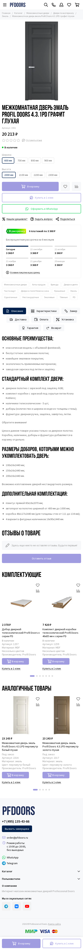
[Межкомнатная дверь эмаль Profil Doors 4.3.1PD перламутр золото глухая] (61, 715)
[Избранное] (65, 186)
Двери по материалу (63, 13)
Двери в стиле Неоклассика (35, 290)
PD (74, 297)
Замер (73, 311)
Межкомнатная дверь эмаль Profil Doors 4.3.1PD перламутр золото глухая (60, 746)
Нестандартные (30, 297)
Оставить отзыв (41, 558)
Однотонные (10, 297)
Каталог (18, 13)
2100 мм (23, 175)
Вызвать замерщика (17, 829)
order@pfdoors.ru (17, 837)
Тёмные (64, 297)
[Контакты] (54, 5)
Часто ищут (10, 290)
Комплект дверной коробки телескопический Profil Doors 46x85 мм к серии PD (60, 632)
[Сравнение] (76, 186)
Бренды (54, 284)
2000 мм (8, 175)
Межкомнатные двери (37, 13)
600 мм (8, 160)
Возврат (56, 328)
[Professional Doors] (18, 5)
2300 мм (52, 175)
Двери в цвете (71, 284)
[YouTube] (27, 906)
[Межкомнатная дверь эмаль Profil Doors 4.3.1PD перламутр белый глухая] (21, 715)
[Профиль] (61, 5)
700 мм (21, 160)
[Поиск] (46, 5)
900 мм (48, 160)
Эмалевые (49, 297)
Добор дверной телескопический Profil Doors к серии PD (21, 632)
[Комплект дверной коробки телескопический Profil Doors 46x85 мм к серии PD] (61, 601)
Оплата (44, 319)
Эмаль (73, 290)
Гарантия (32, 328)
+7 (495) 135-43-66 (15, 821)
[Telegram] (6, 906)
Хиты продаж (39, 284)
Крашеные (59, 290)
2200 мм (38, 175)
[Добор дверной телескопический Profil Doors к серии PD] (21, 601)
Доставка (20, 319)
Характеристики (46, 311)
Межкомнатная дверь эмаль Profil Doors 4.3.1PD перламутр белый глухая (20, 746)
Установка (68, 319)
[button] (32, 676)
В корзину (18, 661)
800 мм (35, 160)
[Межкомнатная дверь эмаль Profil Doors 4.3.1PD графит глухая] (41, 61)
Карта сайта (54, 923)
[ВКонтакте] (16, 906)
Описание (17, 311)
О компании (9, 885)
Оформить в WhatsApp (44, 209)
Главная (6, 13)
